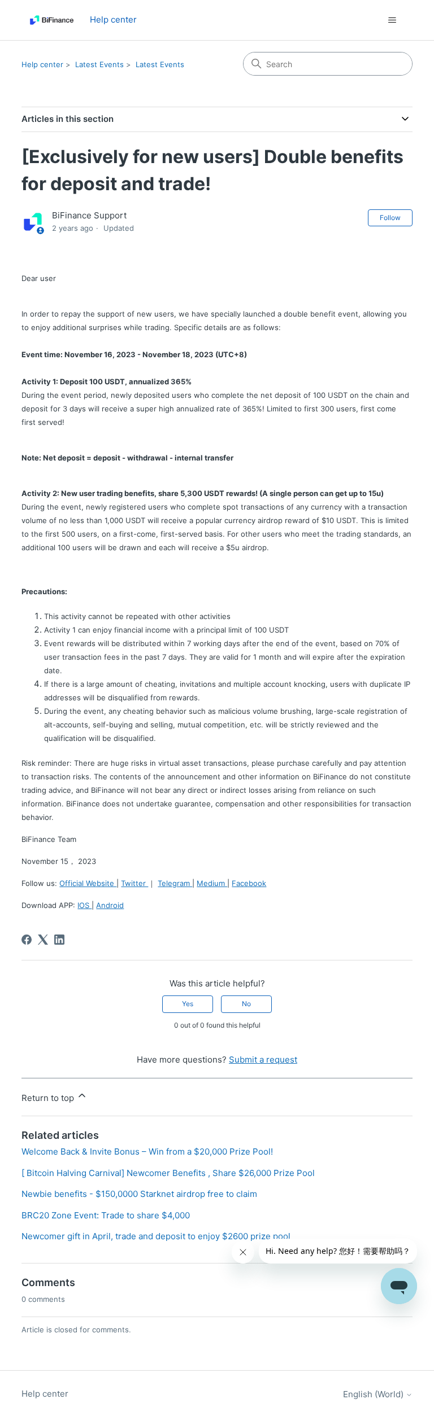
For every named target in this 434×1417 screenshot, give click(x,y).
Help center (42, 64)
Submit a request (263, 1059)
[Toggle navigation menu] (392, 20)
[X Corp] (43, 940)
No (246, 1003)
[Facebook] (26, 940)
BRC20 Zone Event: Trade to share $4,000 (105, 1215)
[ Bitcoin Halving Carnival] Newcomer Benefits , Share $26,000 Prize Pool (168, 1173)
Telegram (175, 883)
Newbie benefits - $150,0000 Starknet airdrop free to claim (139, 1193)
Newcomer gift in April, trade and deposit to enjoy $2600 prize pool (155, 1236)
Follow (390, 217)
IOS (84, 905)
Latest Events (99, 64)
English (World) (374, 1394)
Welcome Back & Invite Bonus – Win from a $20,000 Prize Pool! (147, 1151)
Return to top (48, 1098)
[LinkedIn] (59, 940)
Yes (187, 1003)
